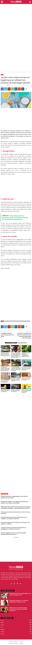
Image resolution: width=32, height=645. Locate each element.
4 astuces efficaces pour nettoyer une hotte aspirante (5, 381)
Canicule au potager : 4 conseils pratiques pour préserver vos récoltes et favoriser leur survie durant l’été (16, 369)
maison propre (16, 321)
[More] (26, 88)
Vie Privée (21, 641)
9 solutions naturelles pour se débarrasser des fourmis (26, 379)
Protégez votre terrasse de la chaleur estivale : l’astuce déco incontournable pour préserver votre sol (5, 369)
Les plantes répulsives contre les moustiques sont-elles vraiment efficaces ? (15, 379)
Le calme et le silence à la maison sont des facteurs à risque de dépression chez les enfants (24, 335)
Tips (5, 72)
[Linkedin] (15, 88)
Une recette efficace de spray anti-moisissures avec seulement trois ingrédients (26, 368)
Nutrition (2, 629)
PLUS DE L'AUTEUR (22, 342)
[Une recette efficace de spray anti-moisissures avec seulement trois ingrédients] (26, 362)
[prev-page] (15, 395)
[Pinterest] (9, 88)
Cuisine (2, 631)
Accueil (2, 72)
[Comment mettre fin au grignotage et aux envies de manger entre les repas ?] (4, 595)
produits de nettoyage (24, 321)
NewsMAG (21, 643)
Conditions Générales (13, 641)
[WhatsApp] (12, 88)
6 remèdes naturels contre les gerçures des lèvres (7, 334)
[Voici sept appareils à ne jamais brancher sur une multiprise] (5, 386)
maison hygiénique (8, 321)
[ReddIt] (19, 88)
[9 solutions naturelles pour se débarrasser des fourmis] (26, 375)
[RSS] (20, 583)
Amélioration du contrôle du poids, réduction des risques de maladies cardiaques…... (18, 609)
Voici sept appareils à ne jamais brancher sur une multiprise (5, 390)
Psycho (2, 624)
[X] (5, 88)
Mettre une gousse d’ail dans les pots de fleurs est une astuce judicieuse (26, 391)
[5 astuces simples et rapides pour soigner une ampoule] (16, 386)
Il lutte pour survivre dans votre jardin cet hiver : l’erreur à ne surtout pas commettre (5, 354)
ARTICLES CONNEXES (11, 342)
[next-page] (17, 395)
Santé (2, 620)
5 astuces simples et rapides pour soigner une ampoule (15, 390)
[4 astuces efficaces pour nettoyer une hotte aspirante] (5, 376)
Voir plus (15, 537)
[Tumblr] (22, 88)
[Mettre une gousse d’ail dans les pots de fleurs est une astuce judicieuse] (26, 386)
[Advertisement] (16, 21)
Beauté (2, 622)
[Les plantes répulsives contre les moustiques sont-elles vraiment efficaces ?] (16, 375)
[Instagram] (14, 583)
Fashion (2, 633)
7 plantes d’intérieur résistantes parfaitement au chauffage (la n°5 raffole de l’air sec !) (26, 354)
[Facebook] (2, 88)
